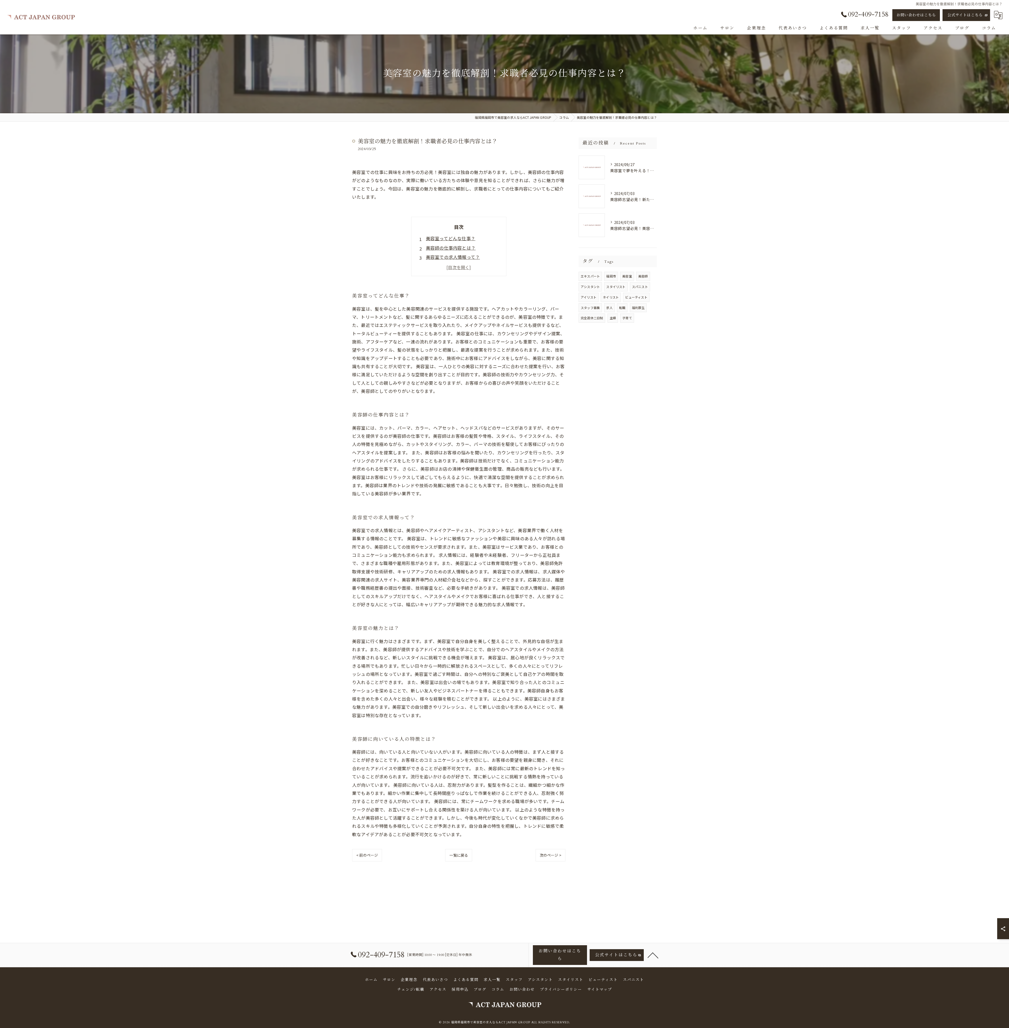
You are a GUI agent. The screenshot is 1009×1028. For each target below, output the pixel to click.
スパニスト (640, 286)
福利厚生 (638, 307)
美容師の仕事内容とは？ (451, 248)
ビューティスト (636, 297)
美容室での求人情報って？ (453, 257)
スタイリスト (615, 286)
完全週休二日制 (592, 318)
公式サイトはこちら (965, 15)
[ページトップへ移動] (653, 955)
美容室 (627, 276)
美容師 (643, 276)
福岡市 (611, 276)
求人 (609, 307)
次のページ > (550, 855)
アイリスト (588, 297)
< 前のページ (367, 855)
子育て (627, 318)
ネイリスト (611, 297)
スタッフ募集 (590, 307)
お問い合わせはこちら (916, 15)
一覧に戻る (458, 855)
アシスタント (590, 286)
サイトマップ (599, 989)
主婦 (613, 318)
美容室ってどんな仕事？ (450, 238)
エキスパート (590, 276)
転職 (622, 307)
